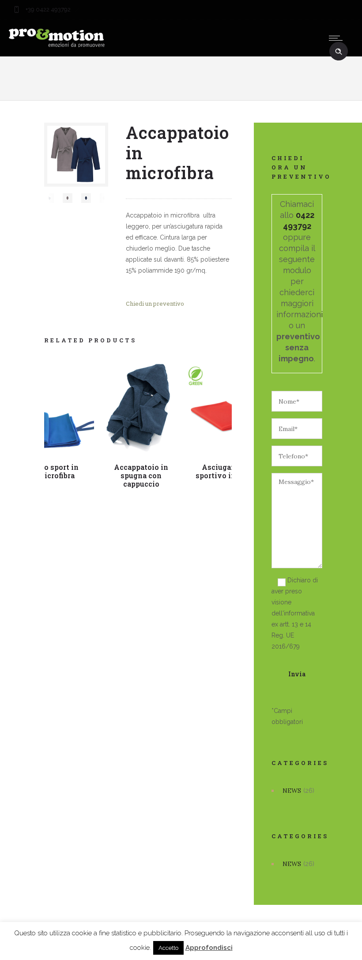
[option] (49, 198)
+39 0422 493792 (47, 9)
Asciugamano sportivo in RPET (226, 471)
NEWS (292, 791)
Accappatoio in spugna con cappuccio (141, 475)
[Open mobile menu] (338, 38)
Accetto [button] (168, 948)
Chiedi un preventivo (155, 304)
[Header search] (339, 52)
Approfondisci (209, 948)
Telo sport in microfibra (56, 471)
